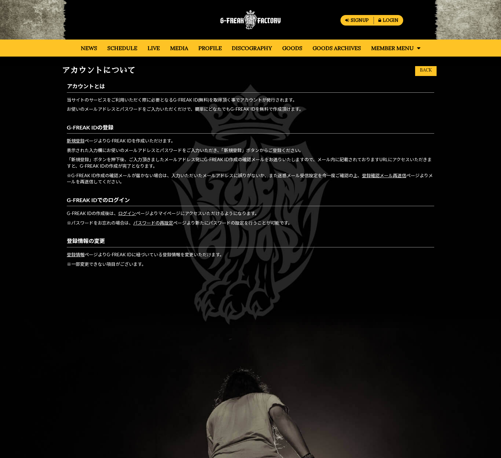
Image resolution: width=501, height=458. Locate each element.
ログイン (127, 214)
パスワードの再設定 (153, 223)
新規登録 (76, 141)
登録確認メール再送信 (384, 176)
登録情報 (76, 255)
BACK (426, 70)
